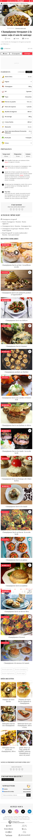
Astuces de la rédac (8, 791)
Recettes (6, 3)
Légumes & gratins (14, 3)
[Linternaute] (8, 829)
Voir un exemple (27, 789)
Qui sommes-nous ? (9, 816)
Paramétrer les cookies (19, 817)
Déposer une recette (7, 779)
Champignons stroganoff (9, 219)
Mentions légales (7, 819)
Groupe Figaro (15, 819)
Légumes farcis (24, 3)
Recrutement (25, 816)
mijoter (21, 175)
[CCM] (8, 826)
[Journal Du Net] (24, 826)
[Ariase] (8, 835)
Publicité (20, 816)
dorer (6, 168)
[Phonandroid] (24, 835)
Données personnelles (8, 817)
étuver (6, 162)
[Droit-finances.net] (24, 829)
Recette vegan (21, 673)
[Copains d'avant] (8, 832)
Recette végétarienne (8, 673)
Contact (15, 816)
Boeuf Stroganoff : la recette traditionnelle (14, 233)
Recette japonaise (7, 669)
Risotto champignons (8, 222)
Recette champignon (21, 669)
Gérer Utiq (27, 817)
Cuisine (5, 789)
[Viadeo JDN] (24, 832)
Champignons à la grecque (10, 229)
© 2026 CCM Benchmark (24, 819)
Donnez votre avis (20, 28)
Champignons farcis (8, 226)
